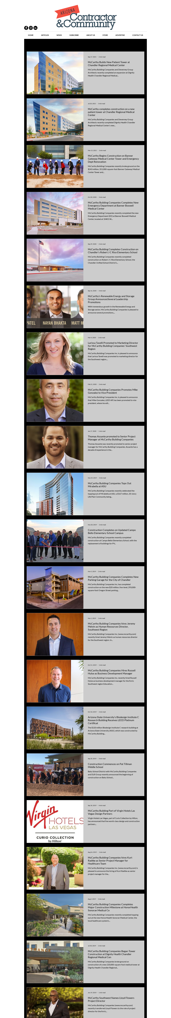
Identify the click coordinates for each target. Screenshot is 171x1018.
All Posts (30, 44)
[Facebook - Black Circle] (26, 28)
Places (106, 44)
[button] (141, 44)
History (76, 44)
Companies (118, 44)
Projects (64, 44)
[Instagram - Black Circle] (31, 28)
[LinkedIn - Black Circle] (35, 28)
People (53, 44)
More (130, 44)
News (97, 44)
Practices (42, 44)
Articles (87, 44)
